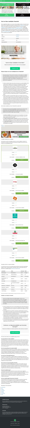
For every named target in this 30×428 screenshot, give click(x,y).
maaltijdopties (3, 27)
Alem (2, 388)
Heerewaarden (3, 387)
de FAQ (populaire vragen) (6, 31)
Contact (18, 423)
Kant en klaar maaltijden (14, 421)
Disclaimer (15, 423)
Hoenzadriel (3, 390)
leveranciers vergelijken (19, 27)
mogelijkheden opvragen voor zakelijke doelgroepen (14, 28)
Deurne (15, 268)
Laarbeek (12, 268)
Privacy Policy (12, 423)
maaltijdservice (22, 25)
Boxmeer (18, 268)
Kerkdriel (2, 391)
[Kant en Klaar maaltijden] (3, 1)
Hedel (2, 394)
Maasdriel (17, 36)
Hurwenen (2, 392)
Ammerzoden (3, 393)
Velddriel (2, 389)
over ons (10, 414)
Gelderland (17, 35)
